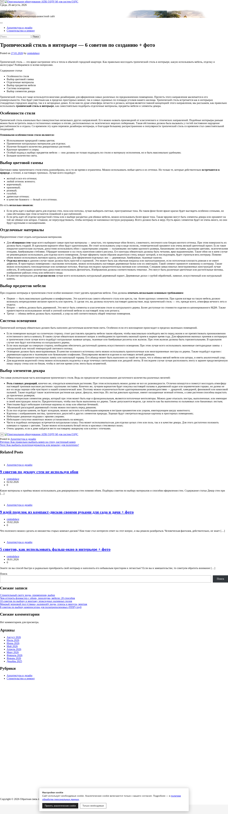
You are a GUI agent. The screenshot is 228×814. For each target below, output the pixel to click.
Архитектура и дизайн (19, 27)
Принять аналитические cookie (60, 805)
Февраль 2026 (14, 655)
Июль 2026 (13, 640)
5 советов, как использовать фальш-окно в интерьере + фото (55, 549)
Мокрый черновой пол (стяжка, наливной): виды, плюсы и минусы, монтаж (43, 604)
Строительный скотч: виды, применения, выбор (27, 595)
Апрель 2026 (14, 649)
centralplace (33, 53)
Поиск (3, 573)
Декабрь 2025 (14, 661)
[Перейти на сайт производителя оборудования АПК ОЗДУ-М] (41, 1)
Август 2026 (14, 637)
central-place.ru (8, 10)
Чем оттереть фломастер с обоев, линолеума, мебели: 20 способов (37, 598)
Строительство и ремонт (21, 30)
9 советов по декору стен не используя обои (39, 472)
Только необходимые (93, 805)
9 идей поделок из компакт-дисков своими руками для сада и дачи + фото (67, 512)
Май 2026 (12, 646)
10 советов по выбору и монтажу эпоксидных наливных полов (36, 601)
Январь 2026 (14, 658)
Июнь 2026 (13, 643)
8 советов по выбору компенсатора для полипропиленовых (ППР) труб (40, 607)
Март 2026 (13, 652)
